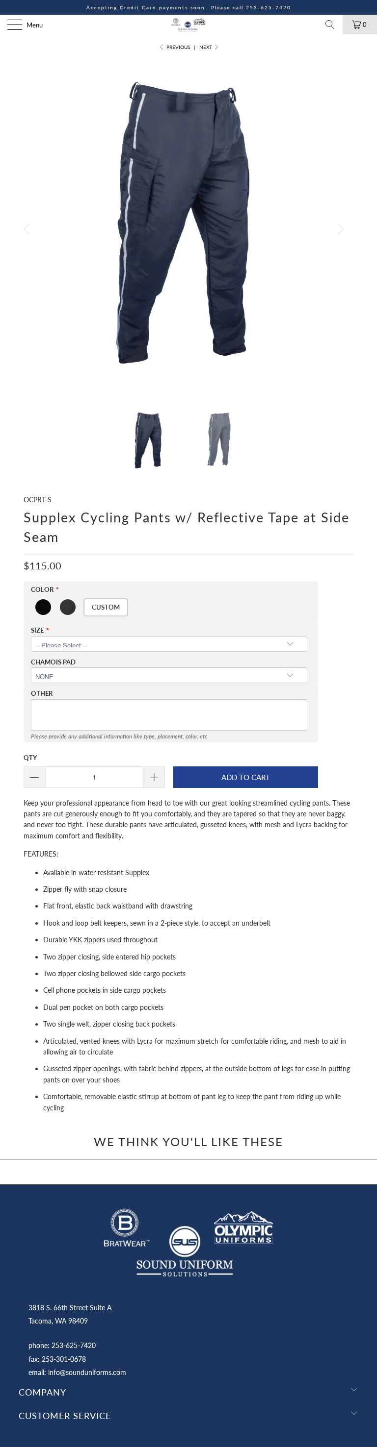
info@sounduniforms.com (87, 1372)
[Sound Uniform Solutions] (188, 24)
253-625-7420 (268, 7)
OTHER (42, 693)
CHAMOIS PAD (53, 662)
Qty (30, 757)
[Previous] (28, 229)
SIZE (37, 630)
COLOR (42, 589)
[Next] (339, 229)
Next (206, 47)
